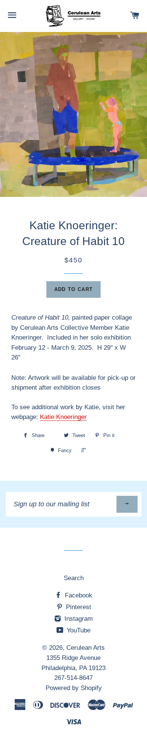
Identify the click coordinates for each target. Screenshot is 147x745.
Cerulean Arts (85, 647)
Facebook (77, 595)
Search (74, 578)
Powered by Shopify (74, 688)
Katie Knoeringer (63, 416)
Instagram (78, 618)
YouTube (77, 630)
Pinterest (77, 607)
